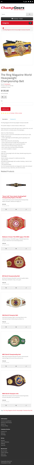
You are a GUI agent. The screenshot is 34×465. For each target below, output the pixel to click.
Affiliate (3, 443)
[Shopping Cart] (30, 1)
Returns (3, 433)
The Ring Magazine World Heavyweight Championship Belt (16, 29)
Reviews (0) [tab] (13, 119)
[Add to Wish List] (2, 97)
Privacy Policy (4, 426)
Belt (31, 410)
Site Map (3, 434)
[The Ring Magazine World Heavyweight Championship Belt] (17, 49)
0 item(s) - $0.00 (18, 19)
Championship (26, 410)
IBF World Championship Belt (11, 276)
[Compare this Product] (5, 97)
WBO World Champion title (10, 393)
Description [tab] (5, 119)
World (14, 410)
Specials (3, 445)
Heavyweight (19, 410)
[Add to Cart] (6, 209)
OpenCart (9, 461)
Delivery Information (6, 422)
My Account (4, 451)
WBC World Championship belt (11, 354)
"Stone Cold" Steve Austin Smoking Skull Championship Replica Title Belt (14, 196)
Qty (1, 101)
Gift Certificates (5, 442)
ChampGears (7, 84)
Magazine (10, 410)
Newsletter (4, 455)
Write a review (18, 113)
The (4, 410)
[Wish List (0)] (28, 1)
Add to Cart (5, 109)
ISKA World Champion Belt (10, 315)
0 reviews (12, 113)
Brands (3, 440)
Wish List (3, 454)
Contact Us (4, 431)
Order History (4, 452)
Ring (7, 410)
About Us (3, 424)
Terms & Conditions (6, 421)
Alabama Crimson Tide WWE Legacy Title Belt (15, 237)
